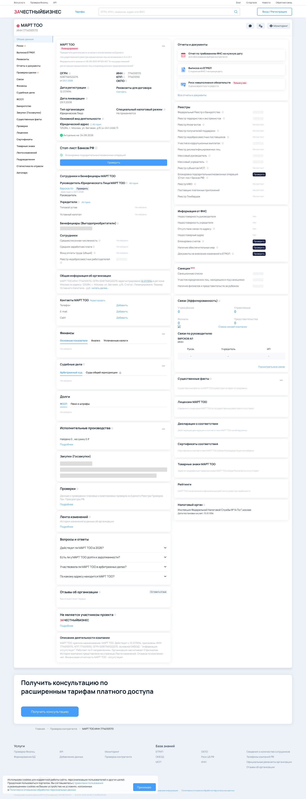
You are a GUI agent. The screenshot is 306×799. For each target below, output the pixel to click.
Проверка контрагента (118, 756)
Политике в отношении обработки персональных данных (43, 789)
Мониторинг (112, 751)
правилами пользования (88, 783)
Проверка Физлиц (39, 2)
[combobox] (169, 12)
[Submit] (235, 11)
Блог (238, 2)
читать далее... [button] (100, 288)
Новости (266, 2)
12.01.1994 (146, 281)
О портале (251, 2)
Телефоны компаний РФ (260, 756)
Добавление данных (71, 756)
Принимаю (144, 787)
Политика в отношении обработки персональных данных (208, 790)
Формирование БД (24, 756)
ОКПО (204, 751)
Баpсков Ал (67, 188)
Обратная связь (284, 2)
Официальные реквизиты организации (269, 762)
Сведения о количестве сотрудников (268, 751)
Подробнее (66, 625)
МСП (158, 762)
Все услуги (19, 2)
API (54, 2)
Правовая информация (167, 790)
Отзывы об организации (260, 767)
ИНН (203, 762)
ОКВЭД (160, 756)
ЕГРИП (159, 751)
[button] (274, 12)
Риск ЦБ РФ (207, 756)
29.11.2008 (68, 80)
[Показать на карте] (117, 128)
